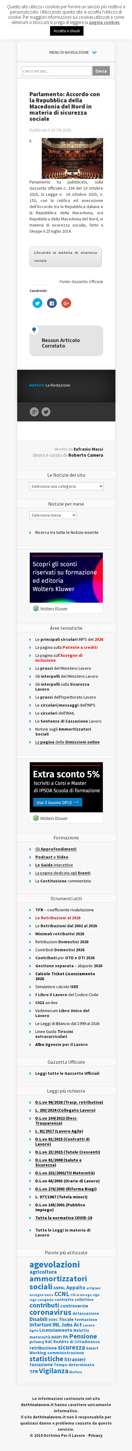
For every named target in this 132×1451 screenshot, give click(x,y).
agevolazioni (54, 1264)
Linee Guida (54, 1034)
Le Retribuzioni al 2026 (57, 918)
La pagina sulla (66, 647)
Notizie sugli (63, 731)
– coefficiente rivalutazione (64, 910)
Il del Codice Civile (67, 994)
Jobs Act (71, 1324)
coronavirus (50, 1312)
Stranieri (75, 1359)
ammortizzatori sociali (58, 1282)
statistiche (46, 1358)
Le (66, 926)
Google (34, 412)
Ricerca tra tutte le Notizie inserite (67, 532)
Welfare (75, 1372)
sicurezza (71, 1347)
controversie (74, 1306)
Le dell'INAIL (55, 713)
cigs (33, 1299)
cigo (95, 1295)
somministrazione (65, 1352)
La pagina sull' (59, 658)
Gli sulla (62, 686)
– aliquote (68, 965)
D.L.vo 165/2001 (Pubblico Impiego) (60, 1207)
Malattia (81, 1330)
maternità (39, 1337)
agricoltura (43, 1271)
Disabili (38, 1319)
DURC (53, 1319)
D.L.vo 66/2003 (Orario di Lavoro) (67, 1181)
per (65, 957)
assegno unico (41, 1295)
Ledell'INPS (65, 705)
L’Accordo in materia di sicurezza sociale (65, 256)
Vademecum (62, 1013)
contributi (44, 1305)
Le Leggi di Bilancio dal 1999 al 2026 (67, 1023)
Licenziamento (55, 1330)
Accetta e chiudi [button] (67, 31)
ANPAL (59, 1288)
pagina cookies (104, 22)
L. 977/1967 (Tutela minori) (61, 1197)
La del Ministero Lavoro (63, 668)
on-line (46, 1002)
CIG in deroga (80, 1295)
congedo (45, 1299)
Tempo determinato (74, 1364)
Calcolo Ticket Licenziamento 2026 (65, 976)
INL (56, 1324)
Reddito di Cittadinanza (76, 1341)
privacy (36, 1341)
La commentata (63, 881)
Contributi (59, 949)
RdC (48, 1341)
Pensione (83, 1336)
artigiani (93, 1288)
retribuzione (43, 1348)
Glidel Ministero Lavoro (66, 676)
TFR (33, 1371)
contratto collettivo (74, 1299)
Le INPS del (69, 639)
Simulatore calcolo (56, 986)
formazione (86, 1319)
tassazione (41, 1364)
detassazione (85, 1313)
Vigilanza (53, 1370)
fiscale (66, 1319)
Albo (61, 1044)
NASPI (56, 1337)
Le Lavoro (68, 721)
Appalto (75, 1287)
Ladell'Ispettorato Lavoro (65, 697)
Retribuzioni (61, 941)
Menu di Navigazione (69, 52)
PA (65, 1337)
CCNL (61, 1294)
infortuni (40, 1324)
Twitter (46, 412)
